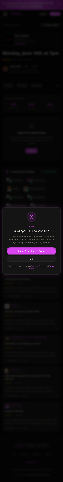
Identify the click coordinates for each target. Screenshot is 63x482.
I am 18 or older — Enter (31, 251)
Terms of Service (38, 266)
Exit (31, 259)
